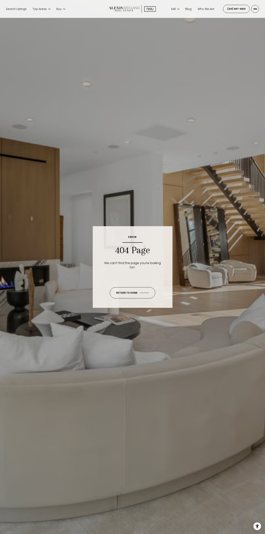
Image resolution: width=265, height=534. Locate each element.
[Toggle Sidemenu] (255, 9)
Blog (188, 9)
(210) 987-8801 (236, 8)
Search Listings (16, 9)
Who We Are (206, 9)
